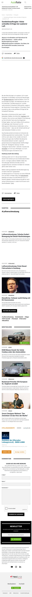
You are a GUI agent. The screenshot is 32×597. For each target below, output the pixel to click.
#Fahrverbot (11, 263)
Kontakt (21, 584)
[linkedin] (20, 566)
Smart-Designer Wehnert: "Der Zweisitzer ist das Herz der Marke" (15, 415)
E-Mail (3, 475)
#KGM (9, 347)
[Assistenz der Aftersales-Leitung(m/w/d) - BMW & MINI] (5, 435)
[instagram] (16, 566)
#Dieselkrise (11, 231)
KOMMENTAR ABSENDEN (16, 514)
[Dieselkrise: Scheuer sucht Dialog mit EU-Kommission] (16, 285)
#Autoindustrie (19, 317)
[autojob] (26, 428)
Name (3, 481)
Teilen (18, 53)
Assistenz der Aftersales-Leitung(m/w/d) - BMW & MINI (13, 441)
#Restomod (11, 379)
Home (3, 15)
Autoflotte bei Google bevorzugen (13, 58)
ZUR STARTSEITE (8, 199)
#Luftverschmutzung (10, 211)
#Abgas (27, 317)
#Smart (10, 410)
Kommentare (8, 53)
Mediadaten (12, 584)
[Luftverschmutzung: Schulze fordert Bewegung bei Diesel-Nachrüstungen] (16, 222)
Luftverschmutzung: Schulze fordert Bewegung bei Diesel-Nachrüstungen (16, 235)
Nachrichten (9, 15)
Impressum (5, 593)
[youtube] (12, 566)
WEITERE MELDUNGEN (9, 311)
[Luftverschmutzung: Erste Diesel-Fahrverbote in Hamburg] (16, 253)
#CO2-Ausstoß (6, 318)
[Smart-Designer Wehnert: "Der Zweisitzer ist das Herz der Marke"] (16, 401)
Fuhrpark (16, 15)
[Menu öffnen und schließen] (3, 2)
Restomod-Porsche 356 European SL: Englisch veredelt (14, 383)
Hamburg (23, 116)
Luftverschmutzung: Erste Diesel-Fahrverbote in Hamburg (14, 267)
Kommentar (5, 487)
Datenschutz (15, 593)
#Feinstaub (14, 318)
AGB (10, 593)
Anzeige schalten (19, 452)
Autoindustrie (24, 175)
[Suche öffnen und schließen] (25, 2)
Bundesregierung (9, 99)
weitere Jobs (6, 452)
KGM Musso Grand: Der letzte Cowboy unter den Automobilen (13, 351)
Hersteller (4, 148)
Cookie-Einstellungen (24, 593)
